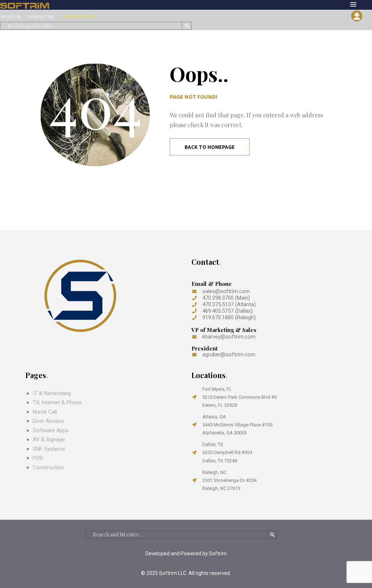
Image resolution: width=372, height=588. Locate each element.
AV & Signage (49, 439)
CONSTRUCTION (77, 16)
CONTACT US (41, 16)
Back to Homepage (210, 146)
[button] (353, 4)
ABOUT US (10, 16)
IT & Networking (52, 393)
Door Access (48, 421)
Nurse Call (45, 412)
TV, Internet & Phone (57, 402)
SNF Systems (49, 449)
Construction (48, 467)
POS (38, 458)
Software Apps (51, 430)
